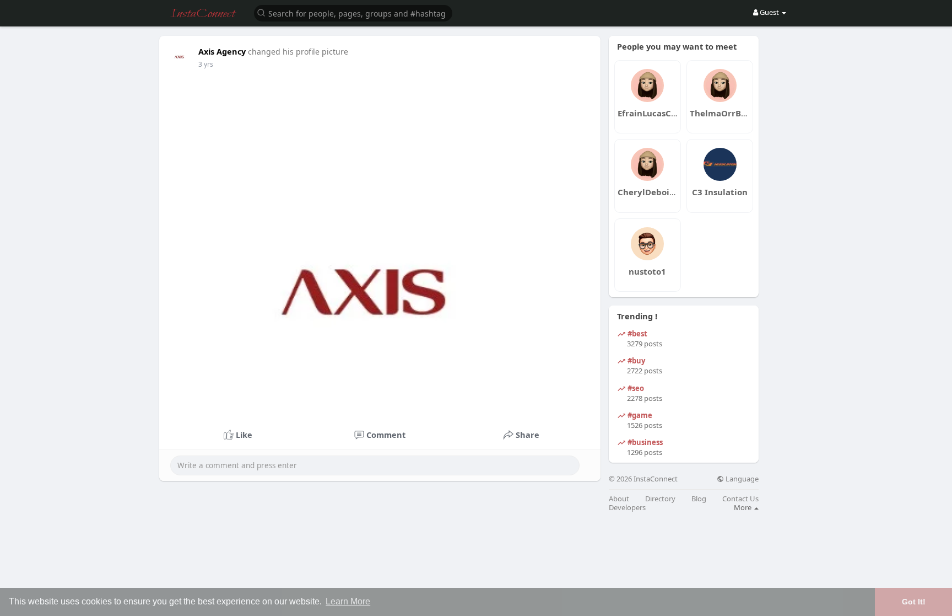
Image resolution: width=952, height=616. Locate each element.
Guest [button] (769, 12)
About (619, 498)
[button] (353, 12)
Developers (627, 507)
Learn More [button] (348, 601)
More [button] (743, 507)
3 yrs (205, 64)
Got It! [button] (914, 601)
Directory (660, 498)
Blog (698, 498)
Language (741, 479)
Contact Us (740, 498)
